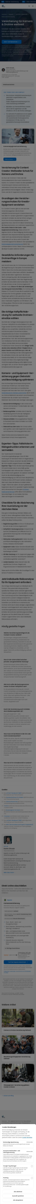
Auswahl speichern (18, 1196)
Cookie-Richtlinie (27, 1137)
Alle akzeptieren (18, 1200)
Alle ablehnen (18, 1192)
